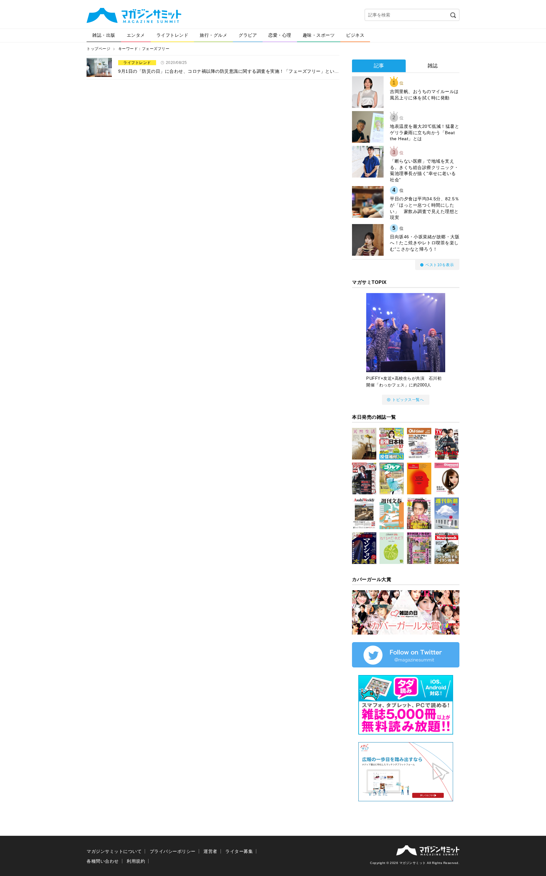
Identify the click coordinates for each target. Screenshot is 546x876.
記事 (379, 65)
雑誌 (433, 65)
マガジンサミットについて (114, 851)
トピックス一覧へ (408, 399)
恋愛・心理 (279, 35)
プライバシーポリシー (173, 851)
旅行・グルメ (213, 35)
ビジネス (355, 35)
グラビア (248, 35)
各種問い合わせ (103, 861)
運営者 (210, 851)
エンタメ (136, 35)
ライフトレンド (172, 35)
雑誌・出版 (103, 35)
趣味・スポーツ (319, 35)
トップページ (98, 49)
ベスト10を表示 (439, 265)
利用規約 (136, 861)
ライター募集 (239, 851)
